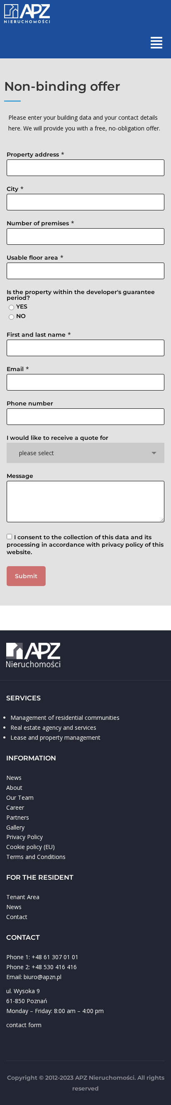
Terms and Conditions (36, 857)
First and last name (36, 334)
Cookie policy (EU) (30, 847)
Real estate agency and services (53, 727)
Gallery (15, 827)
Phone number (30, 403)
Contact (16, 917)
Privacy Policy (24, 837)
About (14, 787)
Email (15, 369)
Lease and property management (55, 737)
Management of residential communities (65, 717)
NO (21, 316)
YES (21, 306)
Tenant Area (22, 897)
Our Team (20, 797)
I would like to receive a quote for (57, 438)
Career (15, 807)
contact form (24, 1025)
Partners (17, 817)
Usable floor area (32, 257)
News (14, 778)
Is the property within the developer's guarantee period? (81, 295)
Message (20, 476)
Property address (33, 154)
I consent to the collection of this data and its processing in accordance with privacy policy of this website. (85, 544)
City (12, 189)
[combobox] (85, 453)
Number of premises (38, 223)
